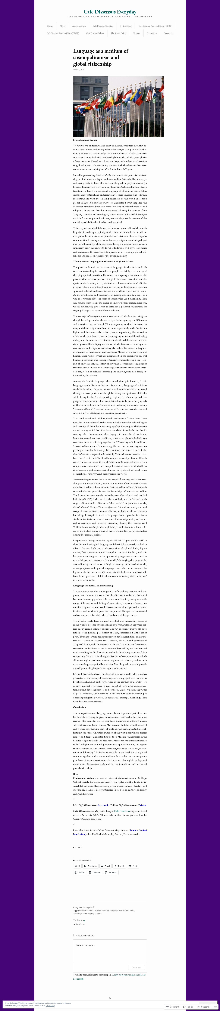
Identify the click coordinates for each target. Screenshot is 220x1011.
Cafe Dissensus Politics (95, 33)
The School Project (118, 33)
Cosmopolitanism (87, 910)
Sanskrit (97, 913)
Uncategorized (88, 907)
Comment (136, 967)
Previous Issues (125, 26)
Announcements (79, 26)
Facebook (103, 805)
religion (91, 913)
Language (114, 910)
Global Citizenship (101, 910)
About (62, 26)
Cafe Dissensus (122, 811)
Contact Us (168, 33)
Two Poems (77, 920)
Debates (136, 33)
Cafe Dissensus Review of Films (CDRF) (63, 33)
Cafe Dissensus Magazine (103, 26)
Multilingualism (80, 913)
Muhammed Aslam (127, 910)
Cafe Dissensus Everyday (110, 11)
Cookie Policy (50, 1005)
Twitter (142, 805)
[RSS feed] (110, 998)
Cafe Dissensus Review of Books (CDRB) (155, 26)
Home (50, 26)
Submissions (152, 33)
